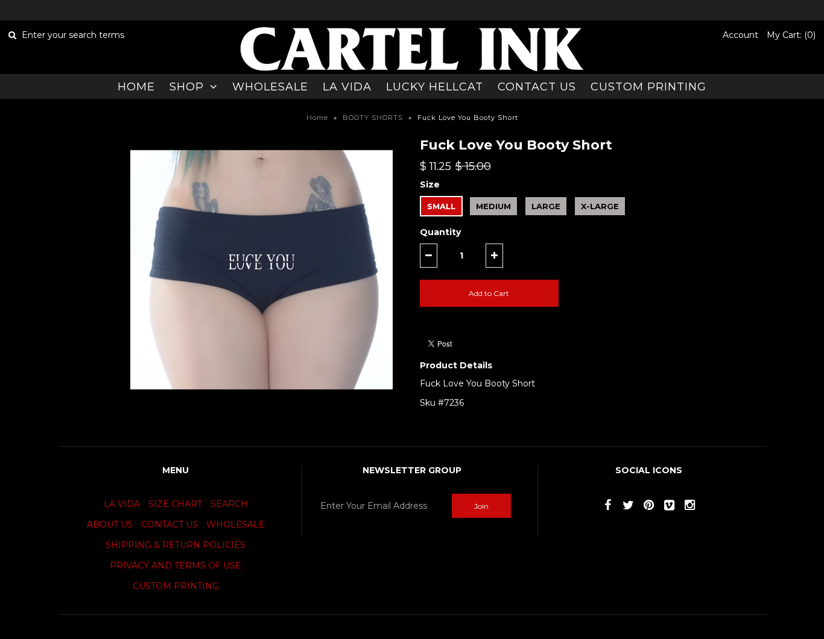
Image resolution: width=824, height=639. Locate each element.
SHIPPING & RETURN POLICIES (176, 545)
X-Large (600, 206)
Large (545, 206)
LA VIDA (347, 86)
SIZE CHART (175, 504)
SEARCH (229, 504)
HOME (136, 86)
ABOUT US (110, 524)
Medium (493, 206)
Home (317, 117)
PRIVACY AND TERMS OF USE (175, 565)
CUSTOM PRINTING (648, 86)
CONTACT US (537, 86)
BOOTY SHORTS (373, 117)
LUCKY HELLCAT (434, 86)
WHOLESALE (270, 86)
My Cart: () (791, 35)
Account (740, 35)
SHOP (187, 86)
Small (441, 206)
